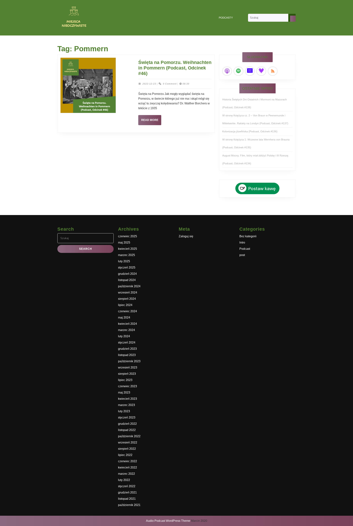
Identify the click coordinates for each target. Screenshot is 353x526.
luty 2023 (124, 411)
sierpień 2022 (127, 448)
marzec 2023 (126, 405)
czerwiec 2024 (127, 311)
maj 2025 (124, 242)
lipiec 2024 (125, 305)
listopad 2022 (127, 430)
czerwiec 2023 (127, 386)
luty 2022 (124, 480)
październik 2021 (129, 505)
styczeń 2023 (126, 417)
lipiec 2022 (125, 455)
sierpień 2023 (127, 373)
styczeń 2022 (126, 486)
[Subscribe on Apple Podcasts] (227, 71)
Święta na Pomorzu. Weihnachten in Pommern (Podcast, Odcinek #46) (174, 68)
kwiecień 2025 (127, 248)
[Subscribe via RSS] (272, 71)
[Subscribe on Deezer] (261, 71)
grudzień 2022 (127, 423)
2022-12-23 (149, 84)
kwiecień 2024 (127, 323)
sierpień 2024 (127, 298)
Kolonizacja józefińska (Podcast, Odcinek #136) (249, 131)
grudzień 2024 (127, 273)
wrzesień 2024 (127, 292)
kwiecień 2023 (127, 398)
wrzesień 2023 (127, 367)
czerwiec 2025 (127, 236)
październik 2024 (129, 286)
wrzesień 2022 (127, 442)
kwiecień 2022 (127, 467)
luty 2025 (124, 261)
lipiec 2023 (125, 380)
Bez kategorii (247, 236)
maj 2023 (124, 392)
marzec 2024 (126, 330)
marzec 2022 (126, 473)
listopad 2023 (127, 355)
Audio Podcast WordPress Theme (168, 520)
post (242, 255)
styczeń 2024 (126, 342)
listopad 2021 (127, 498)
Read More (151, 121)
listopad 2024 (127, 280)
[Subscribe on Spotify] (238, 71)
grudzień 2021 (127, 492)
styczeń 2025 (126, 267)
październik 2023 (129, 361)
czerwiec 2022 (127, 461)
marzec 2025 (126, 255)
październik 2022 (129, 436)
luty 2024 (124, 336)
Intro (242, 242)
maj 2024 (124, 317)
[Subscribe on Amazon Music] (250, 71)
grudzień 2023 (127, 348)
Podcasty (226, 17)
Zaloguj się (186, 236)
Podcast (244, 248)
